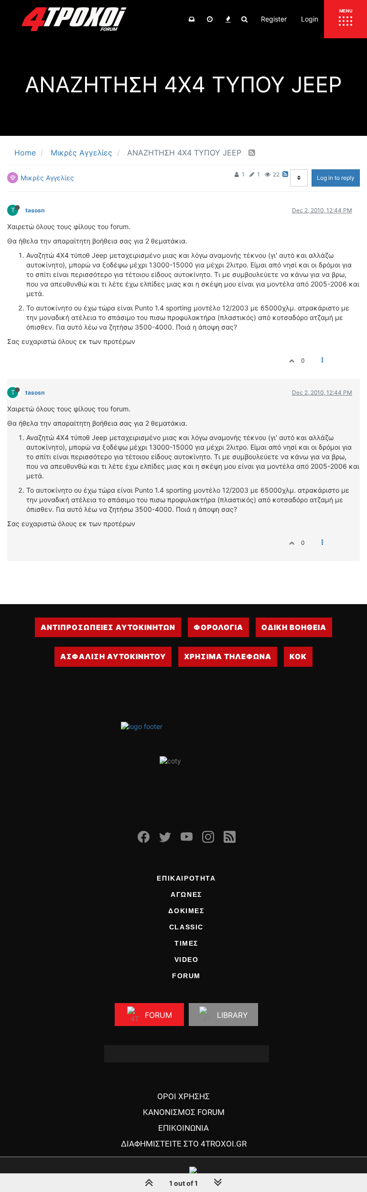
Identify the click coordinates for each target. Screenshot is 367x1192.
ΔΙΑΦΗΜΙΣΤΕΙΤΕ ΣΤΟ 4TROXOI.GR (184, 1143)
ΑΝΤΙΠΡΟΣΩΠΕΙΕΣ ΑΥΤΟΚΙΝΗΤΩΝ (108, 627)
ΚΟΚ (298, 656)
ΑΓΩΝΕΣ (186, 894)
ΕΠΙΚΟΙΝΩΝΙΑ (183, 1128)
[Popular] (228, 19)
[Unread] (192, 19)
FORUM (186, 976)
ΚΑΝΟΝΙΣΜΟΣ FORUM (184, 1112)
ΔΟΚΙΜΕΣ (186, 911)
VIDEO (186, 959)
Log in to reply (336, 177)
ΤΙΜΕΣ (186, 943)
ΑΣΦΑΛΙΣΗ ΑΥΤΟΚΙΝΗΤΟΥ (113, 656)
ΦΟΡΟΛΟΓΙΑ (218, 627)
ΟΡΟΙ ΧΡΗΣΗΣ (183, 1096)
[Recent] (210, 19)
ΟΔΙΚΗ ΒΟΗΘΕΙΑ (293, 627)
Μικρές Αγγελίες (47, 178)
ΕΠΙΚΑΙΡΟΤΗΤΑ (186, 878)
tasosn (34, 210)
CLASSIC (186, 927)
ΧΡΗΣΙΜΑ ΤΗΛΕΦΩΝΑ (227, 656)
